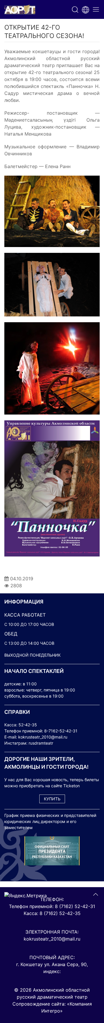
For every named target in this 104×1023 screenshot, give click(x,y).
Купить (52, 798)
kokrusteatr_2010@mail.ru (42, 736)
